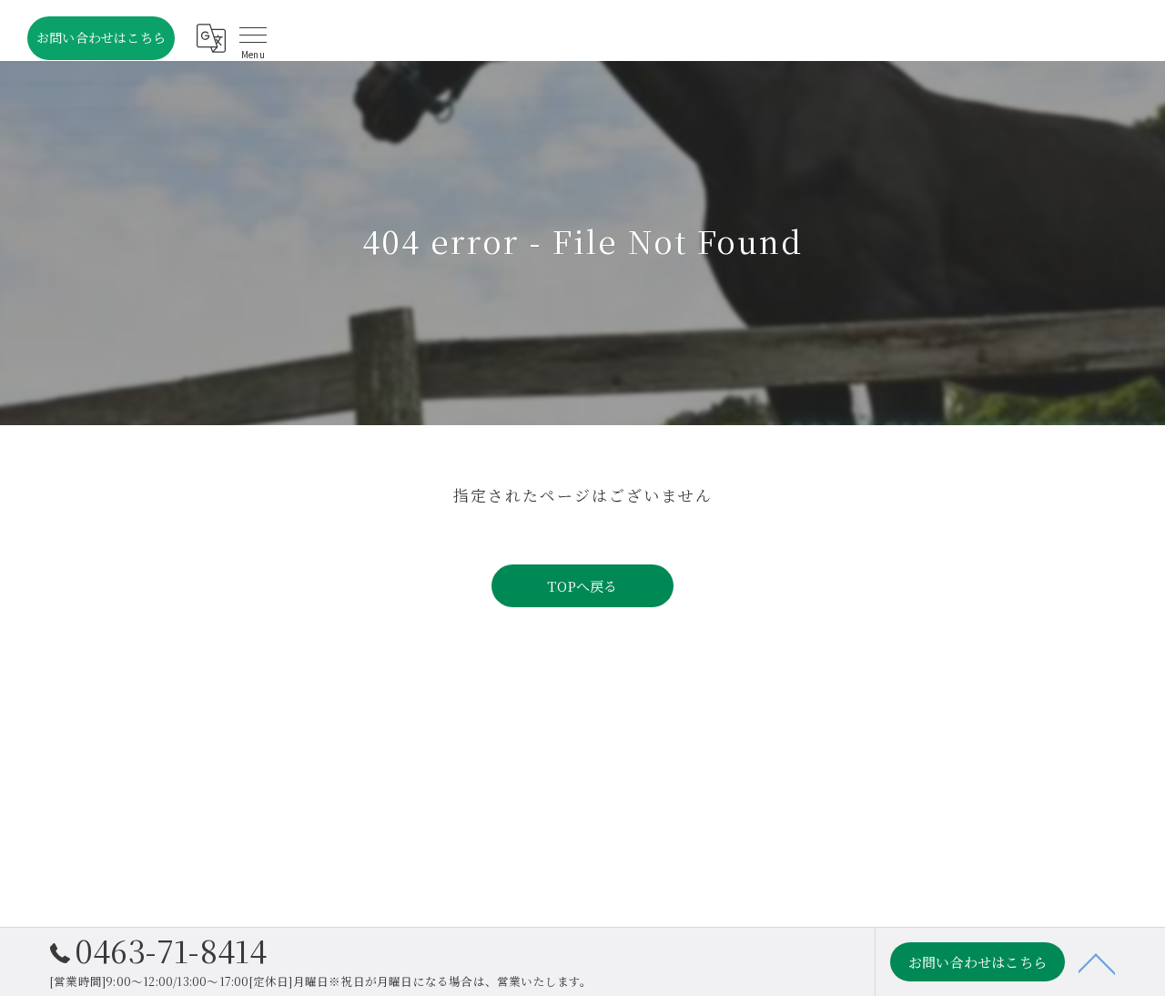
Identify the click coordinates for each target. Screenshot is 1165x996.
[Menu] (253, 38)
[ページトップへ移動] (1097, 962)
